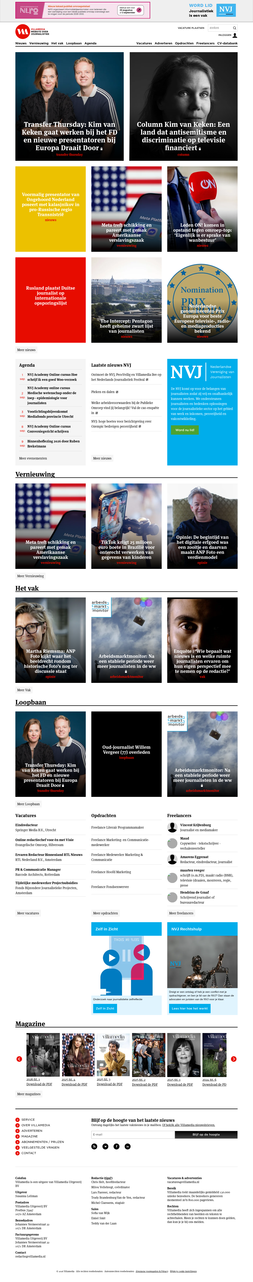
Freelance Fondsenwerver (110, 887)
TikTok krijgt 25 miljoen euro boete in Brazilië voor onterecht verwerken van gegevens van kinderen (126, 549)
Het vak (57, 43)
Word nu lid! (184, 430)
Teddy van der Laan (103, 1223)
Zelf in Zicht (105, 1008)
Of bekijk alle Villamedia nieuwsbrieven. (188, 1125)
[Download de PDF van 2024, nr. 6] (220, 1055)
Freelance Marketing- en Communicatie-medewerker (120, 842)
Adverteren (163, 43)
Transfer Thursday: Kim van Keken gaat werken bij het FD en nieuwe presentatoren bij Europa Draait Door (69, 136)
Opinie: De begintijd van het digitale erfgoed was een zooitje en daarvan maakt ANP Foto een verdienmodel (202, 547)
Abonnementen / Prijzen (42, 1142)
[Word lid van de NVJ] (204, 10)
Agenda (90, 43)
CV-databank (227, 43)
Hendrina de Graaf (194, 892)
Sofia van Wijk (100, 1213)
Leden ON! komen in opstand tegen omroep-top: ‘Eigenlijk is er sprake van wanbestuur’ (202, 232)
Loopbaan (74, 43)
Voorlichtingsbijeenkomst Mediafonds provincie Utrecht (50, 414)
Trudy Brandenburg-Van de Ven (111, 1198)
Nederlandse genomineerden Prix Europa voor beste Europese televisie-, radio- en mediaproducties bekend (202, 318)
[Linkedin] (128, 1146)
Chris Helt (97, 1182)
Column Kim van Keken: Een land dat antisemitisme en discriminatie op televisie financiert (183, 136)
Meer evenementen (33, 458)
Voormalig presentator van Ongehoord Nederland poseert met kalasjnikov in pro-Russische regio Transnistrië (50, 204)
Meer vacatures (28, 913)
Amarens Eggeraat (194, 857)
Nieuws (20, 43)
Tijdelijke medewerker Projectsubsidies (46, 883)
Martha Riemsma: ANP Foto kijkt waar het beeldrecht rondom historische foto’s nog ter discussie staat (50, 661)
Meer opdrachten (105, 913)
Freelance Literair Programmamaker (117, 827)
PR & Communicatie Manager (38, 869)
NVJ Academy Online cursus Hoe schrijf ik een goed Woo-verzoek (52, 377)
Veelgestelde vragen (40, 1147)
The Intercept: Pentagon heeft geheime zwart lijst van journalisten (126, 326)
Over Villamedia (35, 1125)
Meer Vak (24, 690)
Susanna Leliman (26, 1196)
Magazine (29, 1136)
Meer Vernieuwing (30, 576)
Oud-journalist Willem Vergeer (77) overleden (126, 749)
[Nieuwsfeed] (94, 1146)
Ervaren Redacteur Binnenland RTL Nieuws (48, 855)
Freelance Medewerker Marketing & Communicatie (117, 857)
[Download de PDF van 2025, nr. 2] (150, 1055)
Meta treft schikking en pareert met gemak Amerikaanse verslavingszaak (126, 232)
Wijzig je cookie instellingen (183, 1271)
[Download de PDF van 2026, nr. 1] (45, 1055)
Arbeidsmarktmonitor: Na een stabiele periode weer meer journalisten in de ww (126, 661)
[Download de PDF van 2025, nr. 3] (115, 1055)
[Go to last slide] (19, 1059)
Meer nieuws (26, 350)
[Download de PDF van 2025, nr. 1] (185, 1055)
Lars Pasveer (99, 1192)
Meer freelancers (181, 913)
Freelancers (205, 43)
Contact (28, 1153)
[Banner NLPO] (82, 10)
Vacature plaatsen (191, 28)
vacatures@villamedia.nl (183, 1182)
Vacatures (144, 43)
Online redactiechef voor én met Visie (44, 840)
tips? (108, 1178)
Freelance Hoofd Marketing (111, 872)
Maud (184, 838)
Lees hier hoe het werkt (190, 1008)
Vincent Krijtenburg (195, 825)
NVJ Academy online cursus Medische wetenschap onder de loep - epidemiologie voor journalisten (51, 395)
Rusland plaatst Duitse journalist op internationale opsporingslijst (50, 295)
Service (28, 1119)
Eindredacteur (26, 825)
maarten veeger (192, 870)
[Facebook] (116, 1146)
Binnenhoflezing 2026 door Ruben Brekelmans (53, 443)
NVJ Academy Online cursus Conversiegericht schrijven (49, 429)
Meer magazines (29, 1094)
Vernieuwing (39, 43)
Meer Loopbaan (28, 804)
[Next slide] (234, 1059)
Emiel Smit (98, 1218)
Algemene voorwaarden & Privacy (152, 1271)
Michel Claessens (102, 1203)
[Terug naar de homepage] (32, 31)
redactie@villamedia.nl (30, 1256)
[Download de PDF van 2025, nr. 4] (80, 1055)
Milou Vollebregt (102, 1187)
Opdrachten (184, 43)
